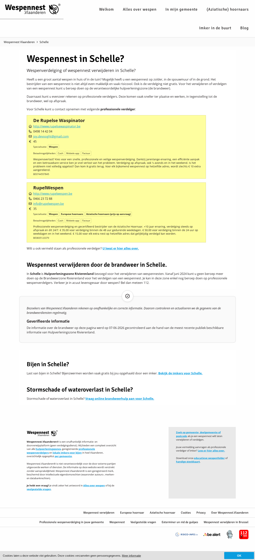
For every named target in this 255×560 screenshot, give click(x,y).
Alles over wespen (139, 9)
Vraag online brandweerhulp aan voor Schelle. (119, 399)
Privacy (201, 513)
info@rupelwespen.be (48, 204)
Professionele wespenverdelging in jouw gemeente (71, 522)
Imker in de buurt (215, 28)
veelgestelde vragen (39, 489)
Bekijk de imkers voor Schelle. (180, 373)
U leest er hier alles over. (120, 248)
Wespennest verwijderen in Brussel (226, 522)
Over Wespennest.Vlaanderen (229, 513)
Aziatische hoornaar (162, 513)
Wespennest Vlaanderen (19, 42)
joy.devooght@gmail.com (51, 136)
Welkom (106, 9)
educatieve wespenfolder (209, 458)
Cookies (186, 513)
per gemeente (63, 456)
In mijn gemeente (181, 9)
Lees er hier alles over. (211, 450)
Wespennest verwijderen (98, 513)
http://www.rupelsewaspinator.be (56, 126)
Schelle (44, 42)
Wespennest (117, 522)
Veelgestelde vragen (143, 522)
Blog (244, 28)
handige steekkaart (188, 461)
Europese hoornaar (132, 513)
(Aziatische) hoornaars (228, 9)
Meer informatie (131, 555)
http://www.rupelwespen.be (52, 194)
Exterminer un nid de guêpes (180, 522)
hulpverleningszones (48, 449)
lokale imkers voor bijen (67, 452)
